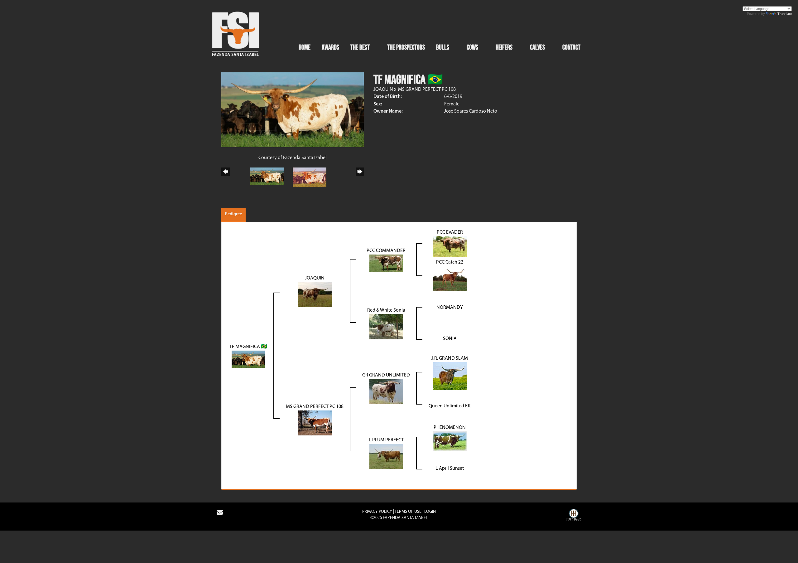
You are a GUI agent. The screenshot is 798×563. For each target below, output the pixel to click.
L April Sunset (449, 468)
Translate (784, 14)
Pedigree (233, 214)
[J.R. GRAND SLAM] (450, 376)
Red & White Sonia (386, 310)
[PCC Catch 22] (450, 278)
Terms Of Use (408, 511)
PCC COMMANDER (386, 250)
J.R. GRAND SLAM (449, 358)
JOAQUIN (383, 89)
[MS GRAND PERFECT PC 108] (315, 422)
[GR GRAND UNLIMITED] (386, 391)
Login (430, 511)
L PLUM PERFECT (386, 440)
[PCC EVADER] (450, 246)
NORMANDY (449, 307)
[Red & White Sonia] (386, 326)
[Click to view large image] (292, 109)
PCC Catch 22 (449, 262)
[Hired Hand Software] (573, 515)
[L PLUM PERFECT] (386, 456)
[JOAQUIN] (315, 294)
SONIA (450, 338)
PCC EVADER (450, 232)
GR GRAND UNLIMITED (386, 375)
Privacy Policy (377, 511)
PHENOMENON (450, 427)
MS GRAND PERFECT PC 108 (427, 89)
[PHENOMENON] (450, 440)
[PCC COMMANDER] (386, 263)
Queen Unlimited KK (450, 406)
